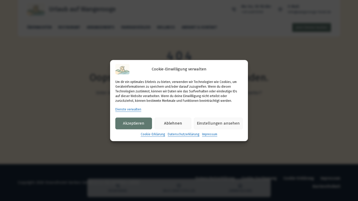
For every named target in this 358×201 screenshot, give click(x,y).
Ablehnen (173, 123)
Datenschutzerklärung (183, 134)
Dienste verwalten (128, 109)
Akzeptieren (133, 123)
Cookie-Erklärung (153, 134)
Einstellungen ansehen (218, 123)
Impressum (209, 134)
